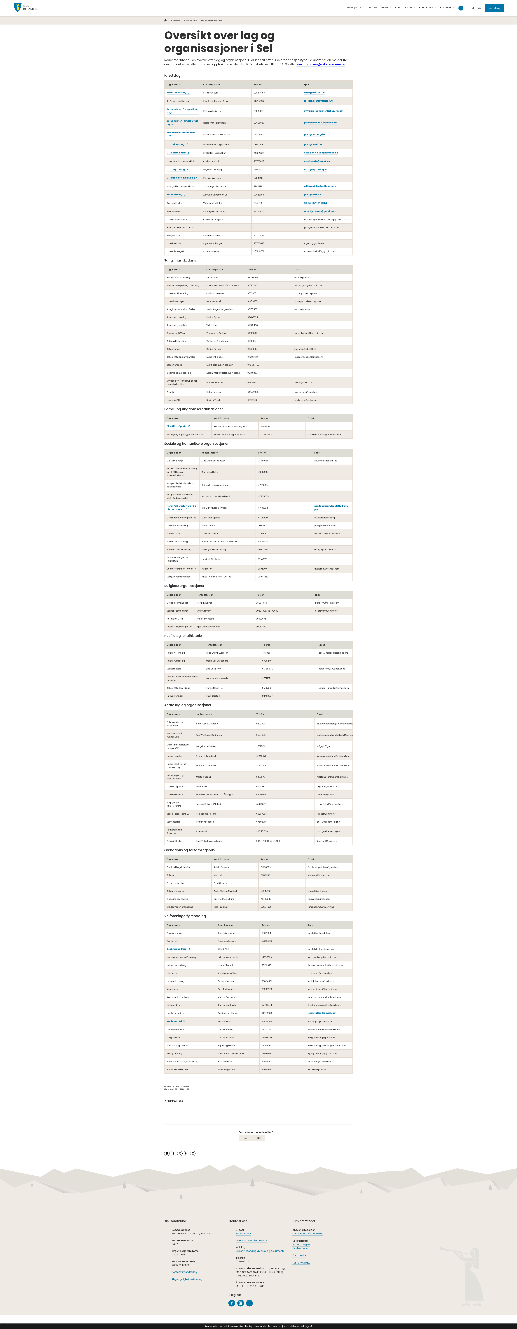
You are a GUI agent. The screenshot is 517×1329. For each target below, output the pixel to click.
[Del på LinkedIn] (186, 1153)
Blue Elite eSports (176, 426)
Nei (259, 1138)
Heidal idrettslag (176, 92)
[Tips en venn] (192, 1153)
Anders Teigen (301, 1244)
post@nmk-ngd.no (315, 134)
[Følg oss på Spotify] (249, 1303)
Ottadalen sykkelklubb (180, 177)
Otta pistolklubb (176, 152)
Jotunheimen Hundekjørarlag (182, 122)
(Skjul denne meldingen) (299, 1326)
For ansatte (299, 1255)
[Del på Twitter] (180, 1153)
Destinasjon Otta (176, 949)
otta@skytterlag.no (315, 169)
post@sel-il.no (312, 194)
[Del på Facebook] (173, 1153)
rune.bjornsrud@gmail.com (320, 211)
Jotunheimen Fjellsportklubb (182, 111)
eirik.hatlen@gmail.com (322, 1013)
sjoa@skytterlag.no (315, 202)
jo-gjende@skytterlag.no (319, 100)
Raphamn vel (174, 1021)
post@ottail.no (313, 144)
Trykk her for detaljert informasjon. (267, 1326)
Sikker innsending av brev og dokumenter (260, 1251)
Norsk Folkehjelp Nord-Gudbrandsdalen (181, 507)
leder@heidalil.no (314, 92)
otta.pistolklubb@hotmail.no (321, 152)
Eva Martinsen (300, 1248)
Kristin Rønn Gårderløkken (307, 1233)
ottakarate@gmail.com (318, 161)
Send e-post (243, 1233)
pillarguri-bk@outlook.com (320, 186)
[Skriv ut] (167, 1153)
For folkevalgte (301, 1262)
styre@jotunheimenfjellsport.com (323, 111)
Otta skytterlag (176, 169)
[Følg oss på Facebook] (231, 1303)
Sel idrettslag (174, 194)
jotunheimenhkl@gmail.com (320, 122)
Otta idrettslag (175, 144)
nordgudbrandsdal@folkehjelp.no (331, 507)
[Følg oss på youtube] (240, 1303)
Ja (245, 1138)
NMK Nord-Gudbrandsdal (181, 134)
